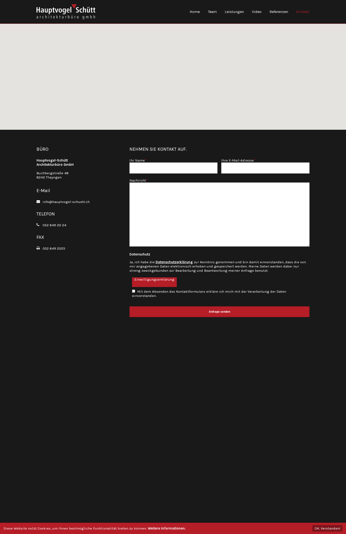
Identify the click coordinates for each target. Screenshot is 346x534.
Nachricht (138, 180)
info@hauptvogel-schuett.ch (66, 202)
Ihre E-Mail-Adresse (238, 160)
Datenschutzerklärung (174, 262)
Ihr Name (137, 160)
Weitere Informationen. (167, 528)
